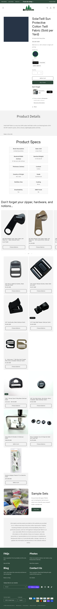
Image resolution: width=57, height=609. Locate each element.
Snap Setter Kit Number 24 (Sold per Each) (14, 437)
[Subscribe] (25, 587)
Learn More (11, 1)
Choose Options (14, 247)
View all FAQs (7, 563)
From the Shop (27, 1)
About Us (17, 1)
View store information (39, 102)
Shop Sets (36, 509)
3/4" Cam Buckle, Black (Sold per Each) (15, 322)
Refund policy (18, 605)
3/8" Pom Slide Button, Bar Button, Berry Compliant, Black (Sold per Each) (40, 399)
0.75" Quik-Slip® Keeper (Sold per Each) (40, 322)
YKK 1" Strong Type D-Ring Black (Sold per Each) (16, 399)
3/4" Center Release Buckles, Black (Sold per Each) (40, 284)
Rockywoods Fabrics (11, 605)
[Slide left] (25, 253)
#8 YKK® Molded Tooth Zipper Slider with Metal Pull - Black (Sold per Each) (13, 239)
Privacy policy (25, 605)
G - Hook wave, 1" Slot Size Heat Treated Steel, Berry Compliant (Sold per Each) (15, 360)
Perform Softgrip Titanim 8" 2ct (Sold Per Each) (15, 476)
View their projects (34, 563)
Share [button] (35, 107)
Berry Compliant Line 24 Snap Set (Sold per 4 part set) (40, 437)
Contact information (41, 605)
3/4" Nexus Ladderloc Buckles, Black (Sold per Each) (14, 284)
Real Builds (4, 1)
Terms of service (33, 605)
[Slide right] (31, 253)
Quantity (34, 70)
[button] (3, 7)
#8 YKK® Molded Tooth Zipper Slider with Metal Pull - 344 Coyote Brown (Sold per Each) (39, 240)
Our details (32, 578)
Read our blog (7, 578)
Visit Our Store (52, 1)
